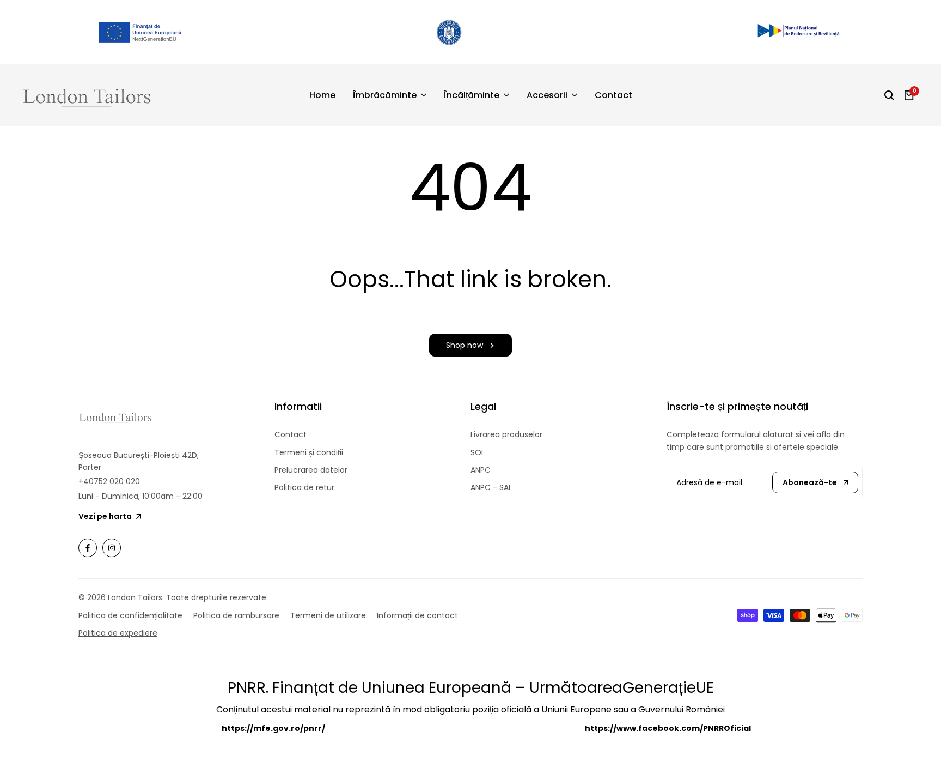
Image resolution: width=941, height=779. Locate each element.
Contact (290, 434)
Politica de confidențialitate (130, 615)
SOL (478, 452)
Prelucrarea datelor (310, 469)
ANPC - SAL (491, 487)
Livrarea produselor (506, 434)
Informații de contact (417, 615)
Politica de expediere (117, 632)
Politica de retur (304, 487)
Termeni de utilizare (328, 615)
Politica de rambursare (236, 615)
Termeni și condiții (308, 452)
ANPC (481, 469)
